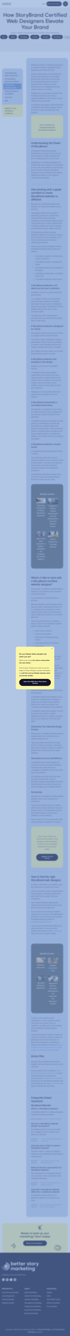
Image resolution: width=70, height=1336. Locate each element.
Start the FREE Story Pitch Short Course (35, 682)
